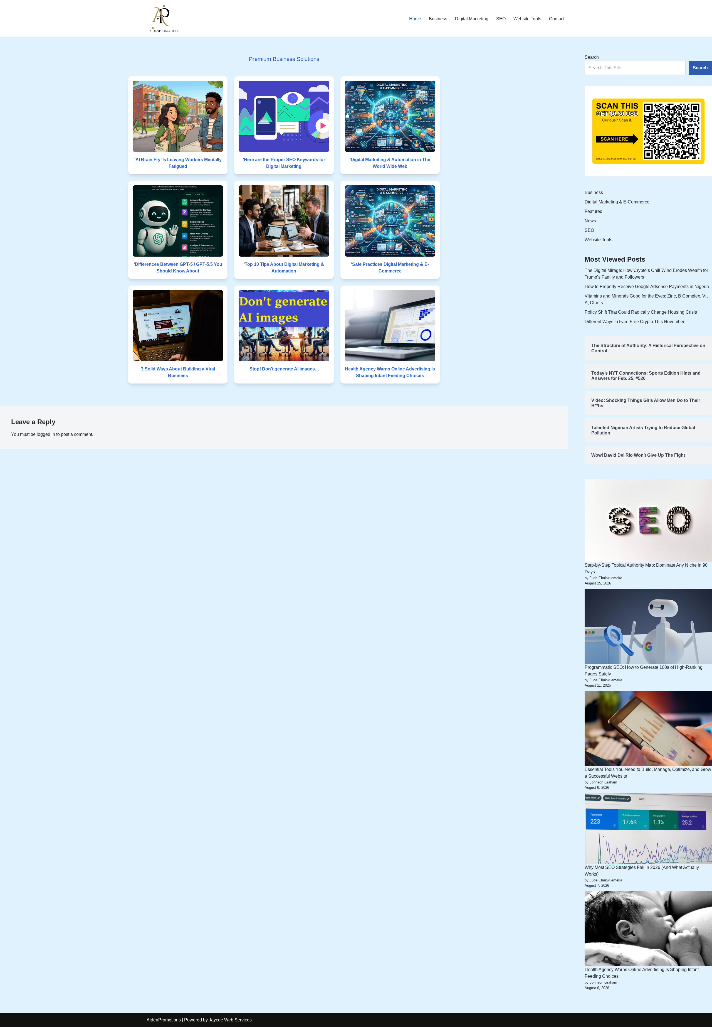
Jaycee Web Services (230, 1020)
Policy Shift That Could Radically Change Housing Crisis (641, 312)
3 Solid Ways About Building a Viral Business (178, 372)
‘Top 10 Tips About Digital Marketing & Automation (284, 267)
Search (592, 57)
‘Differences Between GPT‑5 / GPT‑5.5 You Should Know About (178, 267)
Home (415, 18)
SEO (501, 18)
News (590, 220)
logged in (46, 434)
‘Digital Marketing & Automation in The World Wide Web (390, 163)
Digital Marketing (471, 18)
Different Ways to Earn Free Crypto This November (634, 321)
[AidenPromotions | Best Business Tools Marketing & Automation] (163, 18)
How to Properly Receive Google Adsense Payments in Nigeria (647, 286)
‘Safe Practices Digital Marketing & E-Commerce (390, 267)
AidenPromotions (164, 1020)
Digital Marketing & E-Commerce (617, 202)
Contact (556, 18)
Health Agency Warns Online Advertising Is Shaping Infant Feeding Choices (390, 372)
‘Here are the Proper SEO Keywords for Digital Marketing (284, 163)
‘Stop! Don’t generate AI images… (283, 369)
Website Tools (527, 18)
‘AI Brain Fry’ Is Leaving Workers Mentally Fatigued (178, 163)
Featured (593, 211)
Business (438, 18)
